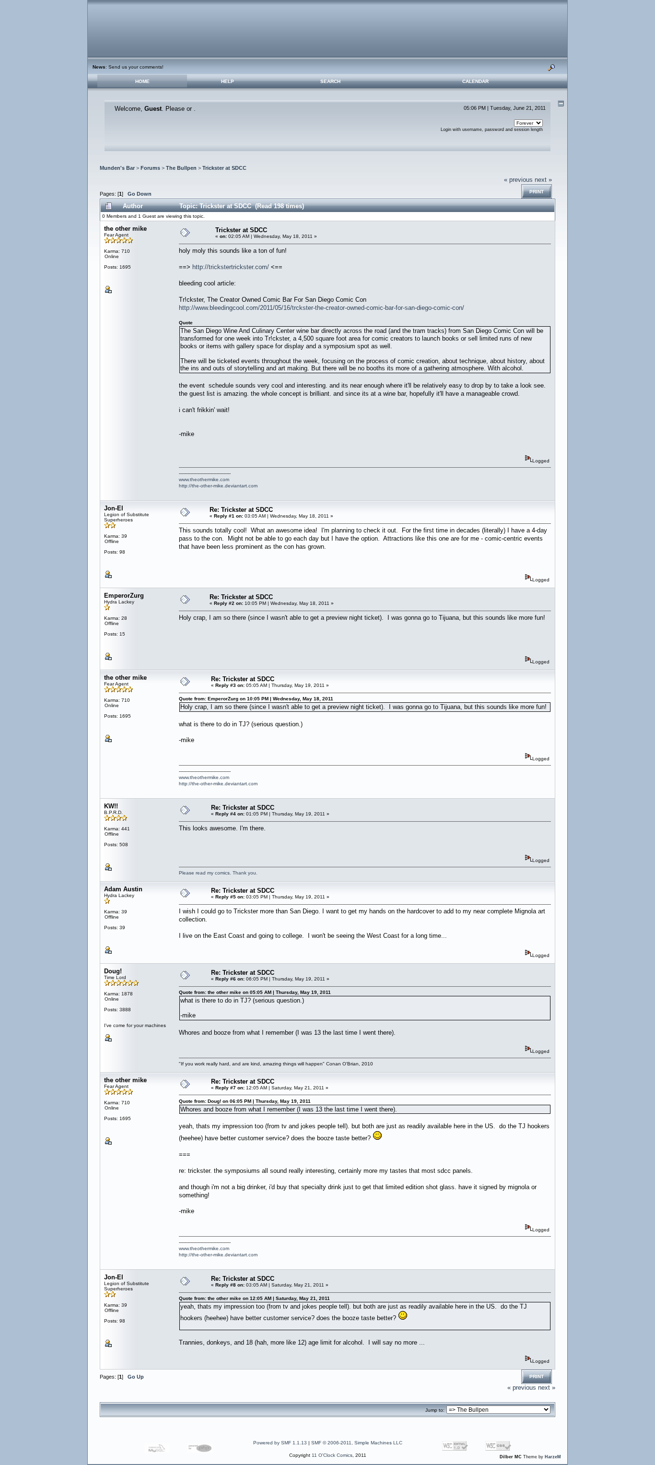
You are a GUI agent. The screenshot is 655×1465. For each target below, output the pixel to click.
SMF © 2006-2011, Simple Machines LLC (356, 1442)
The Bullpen (181, 168)
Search (330, 81)
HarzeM (553, 1456)
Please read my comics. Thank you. (218, 872)
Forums (150, 168)
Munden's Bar (117, 168)
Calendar (475, 81)
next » (543, 179)
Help (227, 81)
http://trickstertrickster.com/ (230, 267)
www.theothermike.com (204, 479)
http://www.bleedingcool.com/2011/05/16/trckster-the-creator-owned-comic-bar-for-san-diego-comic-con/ (321, 307)
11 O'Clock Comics (332, 1455)
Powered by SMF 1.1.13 (280, 1442)
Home (142, 81)
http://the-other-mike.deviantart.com (218, 485)
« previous (518, 179)
